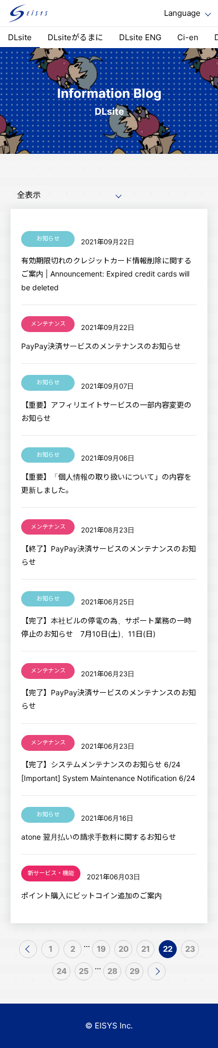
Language (182, 13)
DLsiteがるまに (75, 37)
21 (145, 949)
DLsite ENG (140, 37)
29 (135, 971)
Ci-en (187, 37)
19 (101, 949)
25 (84, 971)
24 (62, 971)
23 (190, 949)
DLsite (20, 37)
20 (124, 949)
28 (112, 971)
